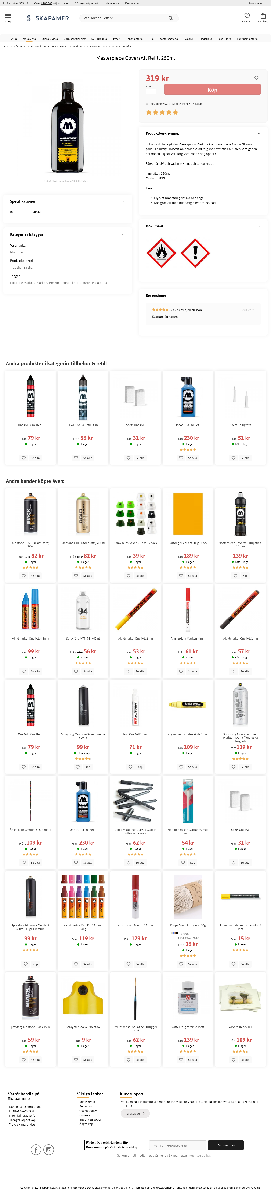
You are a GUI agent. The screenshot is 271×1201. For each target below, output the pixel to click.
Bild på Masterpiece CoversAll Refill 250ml (66, 181)
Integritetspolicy (90, 1119)
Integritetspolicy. (199, 1156)
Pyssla (13, 38)
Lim (151, 38)
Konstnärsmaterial (248, 38)
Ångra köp (86, 1124)
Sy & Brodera (99, 38)
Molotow (16, 252)
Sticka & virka (50, 38)
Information (256, 3)
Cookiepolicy (88, 1111)
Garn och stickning (75, 38)
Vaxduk (189, 38)
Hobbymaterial (135, 38)
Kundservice (87, 1102)
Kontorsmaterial (169, 38)
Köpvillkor (86, 1106)
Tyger (116, 38)
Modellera (205, 38)
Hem (6, 46)
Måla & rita (29, 38)
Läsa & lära (224, 38)
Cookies (84, 1115)
